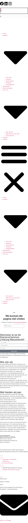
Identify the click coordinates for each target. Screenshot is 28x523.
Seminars (8, 79)
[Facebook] (2, 4)
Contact (5, 137)
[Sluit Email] (1, 477)
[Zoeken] (6, 326)
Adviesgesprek (10, 84)
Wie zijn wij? (9, 132)
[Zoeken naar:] (14, 325)
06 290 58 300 (4, 445)
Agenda (5, 139)
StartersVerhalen (7, 88)
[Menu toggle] (1, 456)
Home (4, 33)
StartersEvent (10, 81)
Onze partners (10, 135)
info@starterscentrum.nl (7, 447)
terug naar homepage (20, 322)
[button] (14, 11)
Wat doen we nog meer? (13, 134)
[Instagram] (10, 4)
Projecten (8, 82)
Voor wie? (9, 77)
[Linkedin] (6, 4)
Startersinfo (6, 86)
